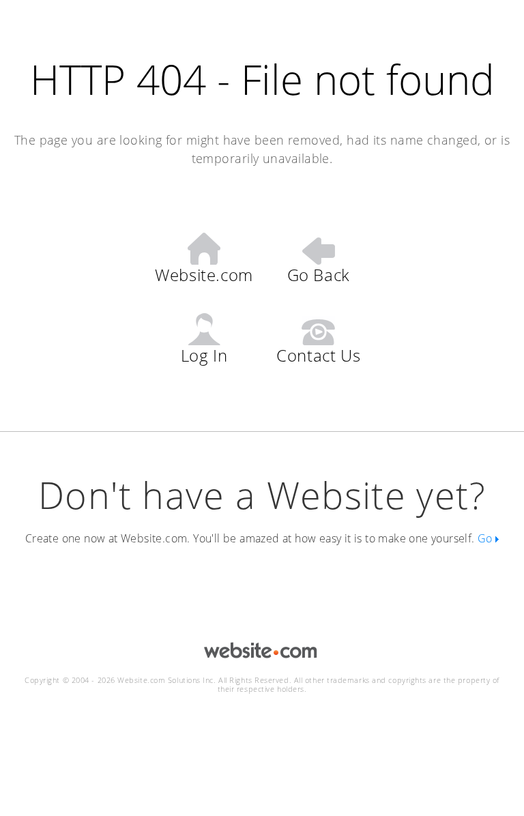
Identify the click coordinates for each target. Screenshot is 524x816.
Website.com (204, 274)
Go (486, 538)
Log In (204, 355)
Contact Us (318, 355)
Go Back (318, 274)
